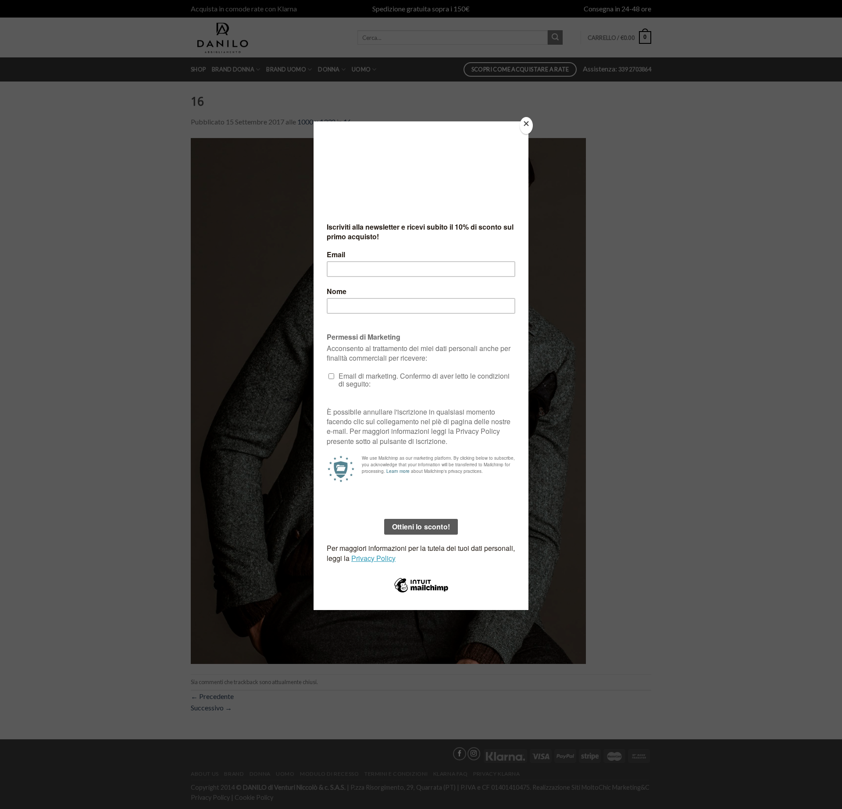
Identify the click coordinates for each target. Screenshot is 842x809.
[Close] (526, 125)
